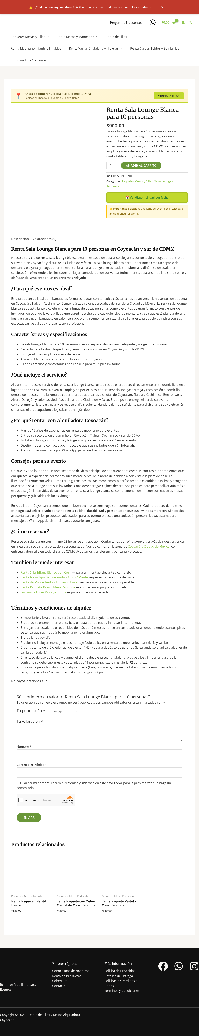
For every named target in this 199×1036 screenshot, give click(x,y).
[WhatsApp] (152, 22)
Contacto (59, 986)
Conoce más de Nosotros (70, 971)
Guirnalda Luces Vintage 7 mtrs (43, 592)
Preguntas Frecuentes (126, 22)
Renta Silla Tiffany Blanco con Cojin (46, 572)
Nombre (24, 746)
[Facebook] (163, 966)
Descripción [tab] (20, 239)
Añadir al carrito (141, 165)
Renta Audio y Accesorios (29, 60)
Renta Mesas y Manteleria (75, 37)
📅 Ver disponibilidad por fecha (147, 197)
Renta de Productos (66, 976)
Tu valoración (30, 721)
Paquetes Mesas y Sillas (28, 37)
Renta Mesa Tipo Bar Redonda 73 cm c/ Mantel (55, 577)
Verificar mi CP (169, 95)
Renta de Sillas (116, 37)
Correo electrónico (32, 765)
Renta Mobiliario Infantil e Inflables (36, 48)
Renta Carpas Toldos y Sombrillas (154, 48)
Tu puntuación (31, 710)
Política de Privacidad (120, 971)
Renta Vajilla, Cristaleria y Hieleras (94, 48)
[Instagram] (194, 966)
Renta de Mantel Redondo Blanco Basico (50, 582)
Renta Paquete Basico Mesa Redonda (48, 587)
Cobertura (59, 981)
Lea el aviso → (142, 7)
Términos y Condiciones (122, 991)
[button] (190, 22)
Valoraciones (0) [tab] (44, 239)
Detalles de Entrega (118, 976)
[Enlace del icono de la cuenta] (183, 22)
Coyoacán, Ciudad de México (149, 546)
